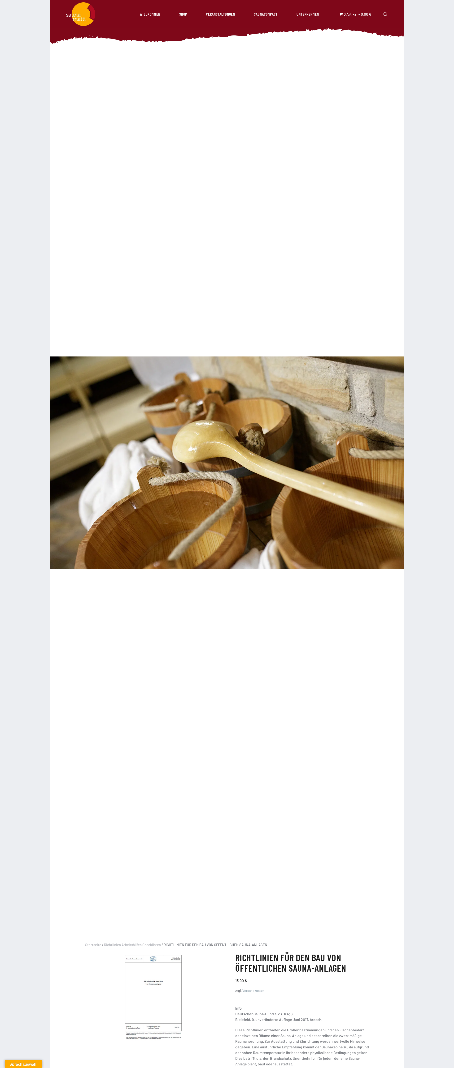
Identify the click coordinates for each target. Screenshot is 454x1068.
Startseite (93, 945)
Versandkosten (253, 991)
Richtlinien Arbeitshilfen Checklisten (132, 945)
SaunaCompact (266, 14)
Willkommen (150, 14)
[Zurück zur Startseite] (80, 14)
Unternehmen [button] (308, 14)
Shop (183, 14)
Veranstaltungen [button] (220, 14)
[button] (385, 14)
